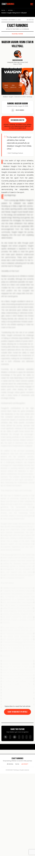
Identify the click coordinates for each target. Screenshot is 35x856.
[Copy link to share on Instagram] (26, 737)
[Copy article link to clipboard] (6, 737)
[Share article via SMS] (10, 737)
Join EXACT (24, 764)
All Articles (10, 764)
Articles (10, 10)
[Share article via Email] (30, 737)
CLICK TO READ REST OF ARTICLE (17, 712)
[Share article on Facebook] (19, 737)
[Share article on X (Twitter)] (23, 737)
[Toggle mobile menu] (31, 4)
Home (3, 10)
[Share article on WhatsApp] (15, 737)
